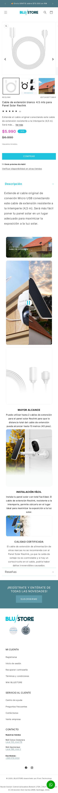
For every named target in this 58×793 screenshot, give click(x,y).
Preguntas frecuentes (16, 706)
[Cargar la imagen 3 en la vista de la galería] (47, 86)
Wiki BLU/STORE (14, 682)
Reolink (6, 97)
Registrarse (11, 657)
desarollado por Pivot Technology (38, 778)
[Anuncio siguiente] (53, 4)
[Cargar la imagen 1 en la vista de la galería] (11, 86)
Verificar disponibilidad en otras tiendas (22, 168)
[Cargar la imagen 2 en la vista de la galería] (29, 86)
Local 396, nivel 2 (13, 749)
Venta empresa (13, 719)
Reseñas (10, 572)
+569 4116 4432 (12, 758)
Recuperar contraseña (17, 670)
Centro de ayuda (14, 700)
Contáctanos (12, 713)
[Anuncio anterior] (5, 4)
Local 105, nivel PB (14, 742)
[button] (6, 12)
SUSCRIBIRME (29, 599)
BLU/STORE (18, 778)
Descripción (13, 184)
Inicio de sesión (13, 663)
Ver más (19, 125)
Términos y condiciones (17, 676)
